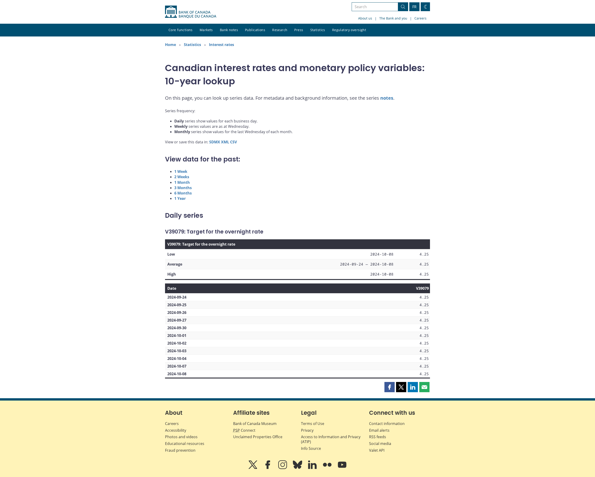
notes (386, 98)
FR (414, 6)
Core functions (181, 30)
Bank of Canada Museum (255, 423)
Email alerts (379, 430)
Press (298, 30)
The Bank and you (393, 18)
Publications (255, 30)
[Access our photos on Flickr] (327, 467)
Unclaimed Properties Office (257, 436)
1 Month (182, 182)
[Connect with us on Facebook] (268, 467)
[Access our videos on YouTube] (342, 467)
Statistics (317, 30)
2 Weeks (181, 176)
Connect (244, 430)
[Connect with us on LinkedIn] (312, 467)
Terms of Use (312, 423)
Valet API (376, 450)
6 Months (183, 193)
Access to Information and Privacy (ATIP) (330, 439)
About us (365, 18)
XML (225, 142)
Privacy (307, 430)
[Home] (190, 12)
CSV (233, 142)
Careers (420, 18)
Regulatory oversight (349, 30)
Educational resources (184, 443)
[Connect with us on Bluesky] (298, 467)
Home (170, 44)
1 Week (180, 171)
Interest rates (221, 44)
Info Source (311, 448)
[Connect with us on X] (253, 467)
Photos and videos (181, 436)
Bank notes (229, 30)
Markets (206, 30)
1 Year (180, 198)
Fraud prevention (180, 450)
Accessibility (175, 430)
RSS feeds (377, 436)
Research (279, 30)
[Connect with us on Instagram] (283, 467)
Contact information (387, 423)
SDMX (214, 142)
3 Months (183, 187)
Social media (380, 443)
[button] (389, 387)
